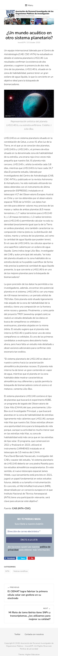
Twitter (17, 634)
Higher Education (32, 654)
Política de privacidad (29, 649)
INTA (7, 571)
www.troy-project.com (35, 314)
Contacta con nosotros (34, 634)
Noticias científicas (20, 571)
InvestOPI (21, 42)
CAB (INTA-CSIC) (21, 508)
